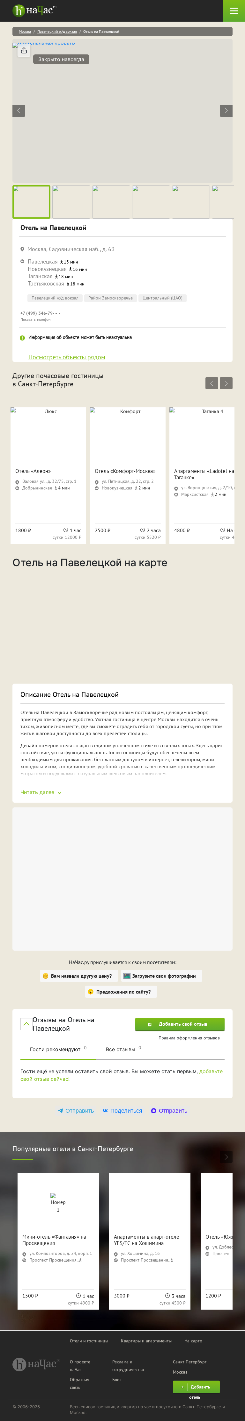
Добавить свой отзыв (183, 1024)
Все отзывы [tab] (123, 1048)
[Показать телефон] (107, 316)
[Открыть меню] (234, 11)
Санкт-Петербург (189, 1362)
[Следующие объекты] (226, 383)
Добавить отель (199, 1388)
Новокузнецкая (47, 268)
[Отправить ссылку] (24, 50)
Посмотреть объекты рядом (66, 357)
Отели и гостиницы (89, 1341)
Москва (25, 31)
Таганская (40, 276)
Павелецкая (43, 261)
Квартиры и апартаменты (146, 1341)
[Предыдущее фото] (18, 111)
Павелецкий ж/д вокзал (57, 31)
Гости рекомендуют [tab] (58, 1048)
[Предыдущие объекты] (211, 383)
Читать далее (37, 792)
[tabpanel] (122, 1080)
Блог (116, 1379)
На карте (193, 1341)
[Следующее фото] (226, 111)
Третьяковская (46, 283)
